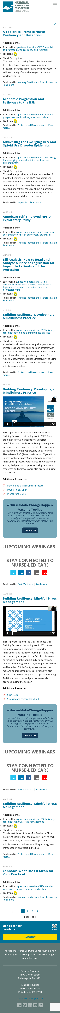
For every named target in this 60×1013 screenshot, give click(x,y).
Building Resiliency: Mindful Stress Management (30, 600)
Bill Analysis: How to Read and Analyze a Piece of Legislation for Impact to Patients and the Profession (28, 264)
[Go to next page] (41, 911)
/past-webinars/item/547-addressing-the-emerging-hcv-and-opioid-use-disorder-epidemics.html (30, 160)
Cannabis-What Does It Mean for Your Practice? (28, 872)
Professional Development (31, 125)
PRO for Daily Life (16, 493)
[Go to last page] (45, 911)
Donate (54, 927)
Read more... (9, 84)
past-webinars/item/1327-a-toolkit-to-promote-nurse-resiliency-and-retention (28, 48)
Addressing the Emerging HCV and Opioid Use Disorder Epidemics (29, 143)
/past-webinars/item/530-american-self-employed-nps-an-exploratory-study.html (29, 233)
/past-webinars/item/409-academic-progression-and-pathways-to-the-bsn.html (28, 116)
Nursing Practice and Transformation (37, 82)
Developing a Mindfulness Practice (25, 485)
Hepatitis (22, 202)
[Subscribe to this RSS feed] (55, 24)
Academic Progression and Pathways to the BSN (23, 100)
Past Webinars (25, 584)
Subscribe (30, 936)
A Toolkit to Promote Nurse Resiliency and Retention (24, 33)
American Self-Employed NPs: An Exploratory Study (28, 218)
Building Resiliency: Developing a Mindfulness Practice (28, 316)
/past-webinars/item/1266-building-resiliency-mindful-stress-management (29, 820)
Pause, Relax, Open (17, 489)
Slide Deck (12, 694)
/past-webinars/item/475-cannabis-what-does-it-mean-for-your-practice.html (28, 888)
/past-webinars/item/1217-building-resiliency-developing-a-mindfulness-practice (29, 331)
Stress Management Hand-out (23, 699)
